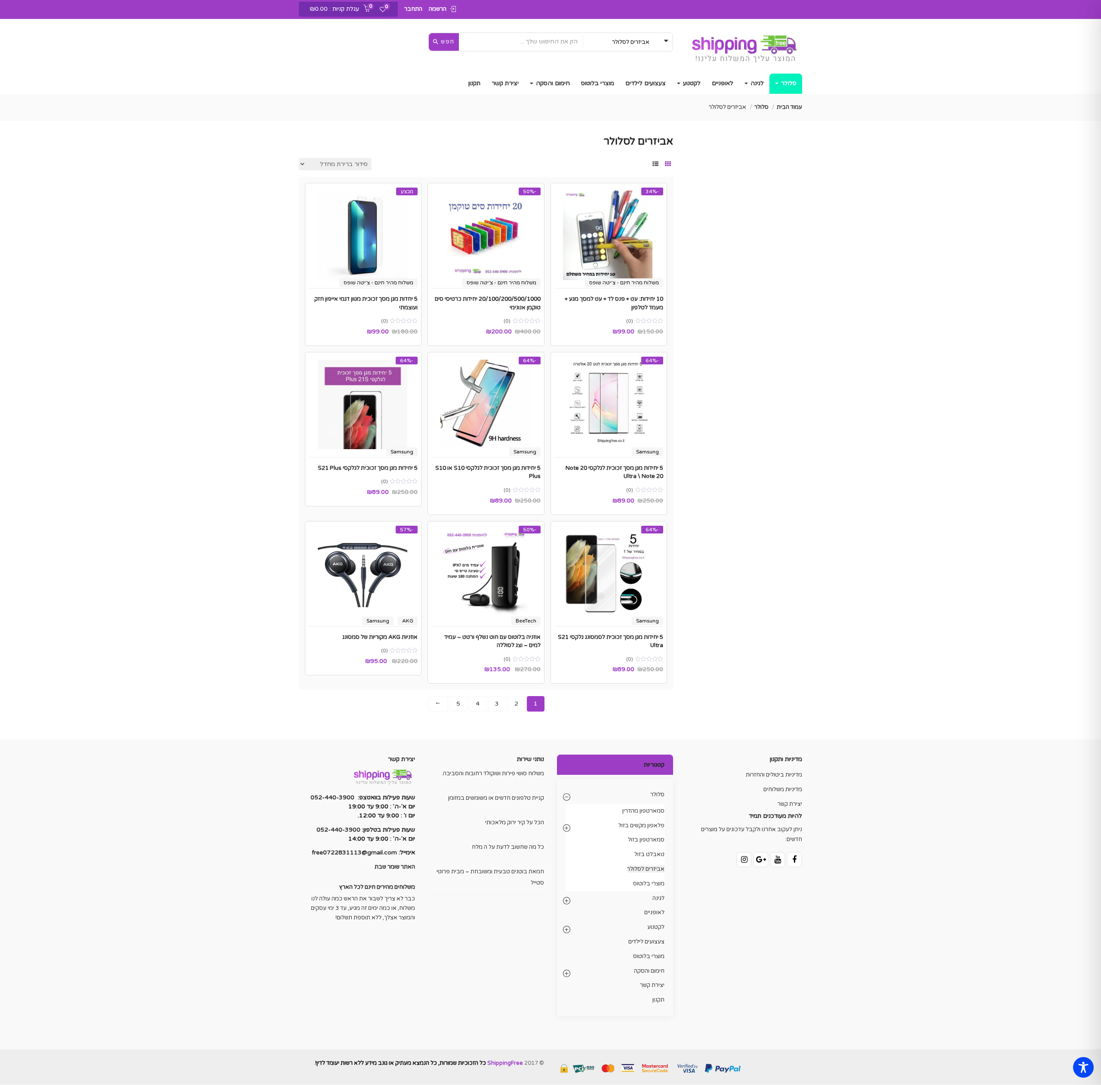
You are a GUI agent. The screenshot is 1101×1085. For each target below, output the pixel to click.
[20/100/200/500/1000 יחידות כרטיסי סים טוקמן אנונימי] (485, 235)
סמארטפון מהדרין (643, 811)
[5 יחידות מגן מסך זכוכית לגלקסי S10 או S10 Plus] (485, 404)
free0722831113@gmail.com (354, 852)
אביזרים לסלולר (645, 869)
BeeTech (526, 621)
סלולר (788, 83)
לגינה (756, 83)
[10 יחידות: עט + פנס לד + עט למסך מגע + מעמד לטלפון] (608, 235)
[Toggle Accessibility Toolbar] (1083, 1067)
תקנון (474, 83)
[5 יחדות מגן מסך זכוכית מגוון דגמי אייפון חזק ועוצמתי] (363, 235)
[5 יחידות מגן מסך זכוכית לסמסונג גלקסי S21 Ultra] (608, 573)
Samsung (647, 452)
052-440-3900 (332, 797)
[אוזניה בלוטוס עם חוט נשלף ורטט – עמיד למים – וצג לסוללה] (485, 573)
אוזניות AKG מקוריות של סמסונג (380, 637)
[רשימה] (655, 164)
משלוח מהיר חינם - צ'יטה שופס (624, 283)
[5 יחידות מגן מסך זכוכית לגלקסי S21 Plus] (363, 404)
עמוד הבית (789, 107)
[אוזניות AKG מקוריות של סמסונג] (363, 573)
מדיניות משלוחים (782, 789)
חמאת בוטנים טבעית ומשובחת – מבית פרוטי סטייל (490, 877)
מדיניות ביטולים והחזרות (774, 774)
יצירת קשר (505, 83)
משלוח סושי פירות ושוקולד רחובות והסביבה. (493, 773)
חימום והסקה (552, 83)
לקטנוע (691, 83)
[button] (336, 9)
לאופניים (722, 83)
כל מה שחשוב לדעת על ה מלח (508, 847)
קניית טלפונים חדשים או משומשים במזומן (496, 798)
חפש (447, 41)
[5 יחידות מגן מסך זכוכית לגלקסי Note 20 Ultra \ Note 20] (608, 404)
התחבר (413, 9)
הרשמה (437, 9)
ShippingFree (505, 1063)
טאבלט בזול (649, 854)
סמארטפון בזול (646, 839)
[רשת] (668, 164)
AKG (407, 621)
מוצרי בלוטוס (597, 83)
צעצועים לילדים (645, 83)
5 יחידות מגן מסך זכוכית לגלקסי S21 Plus (368, 468)
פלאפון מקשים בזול (641, 825)
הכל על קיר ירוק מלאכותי (514, 822)
